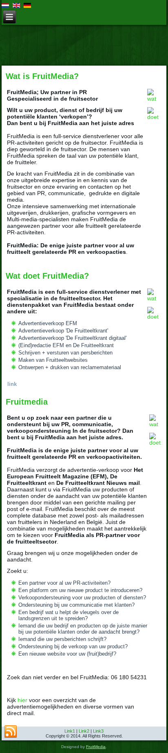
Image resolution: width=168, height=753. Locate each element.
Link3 (98, 731)
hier (22, 700)
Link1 (69, 731)
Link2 (84, 731)
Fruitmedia (27, 401)
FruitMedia (96, 746)
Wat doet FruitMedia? (47, 275)
